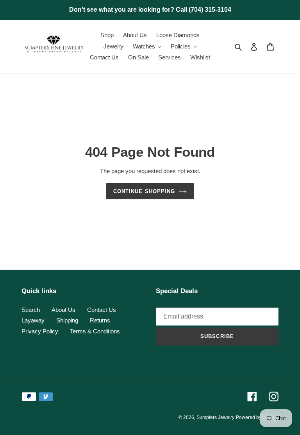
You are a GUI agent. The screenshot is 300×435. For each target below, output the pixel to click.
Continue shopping (144, 191)
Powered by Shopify (257, 417)
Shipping (67, 320)
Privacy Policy (39, 331)
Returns (100, 320)
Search (30, 309)
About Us (63, 309)
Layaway (33, 320)
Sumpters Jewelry (215, 417)
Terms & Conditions (95, 331)
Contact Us (101, 309)
